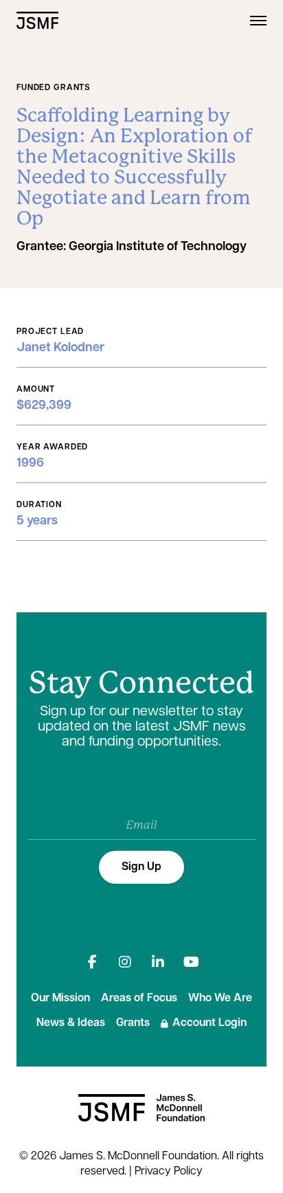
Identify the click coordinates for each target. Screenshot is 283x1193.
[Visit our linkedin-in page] (158, 962)
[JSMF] (37, 20)
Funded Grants (53, 88)
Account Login (209, 1023)
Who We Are (220, 998)
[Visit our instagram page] (125, 962)
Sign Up (141, 867)
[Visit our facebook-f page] (92, 962)
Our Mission (60, 998)
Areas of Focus (139, 998)
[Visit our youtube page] (191, 962)
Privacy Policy (169, 1171)
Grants (133, 1023)
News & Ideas (70, 1023)
